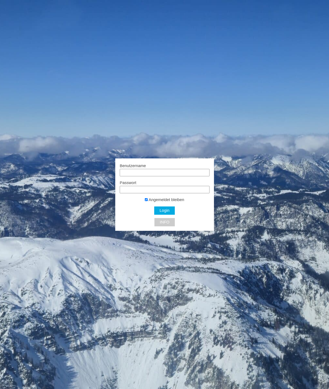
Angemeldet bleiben (166, 200)
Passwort (128, 183)
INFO (164, 222)
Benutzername (133, 166)
